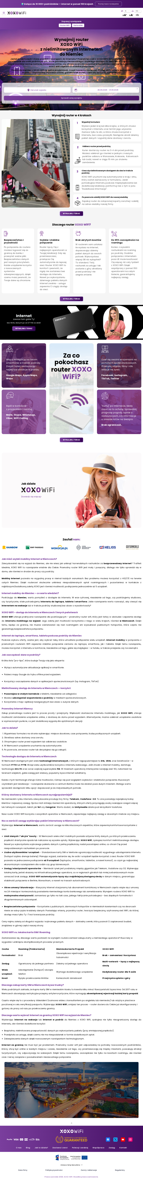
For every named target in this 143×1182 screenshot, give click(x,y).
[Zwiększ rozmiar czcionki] (124, 15)
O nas (18, 1147)
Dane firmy (22, 1170)
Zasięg (112, 1147)
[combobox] (127, 11)
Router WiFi (65, 25)
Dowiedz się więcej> (31, 496)
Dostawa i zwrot (60, 1147)
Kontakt (123, 1147)
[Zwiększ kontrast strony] (137, 15)
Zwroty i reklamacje (89, 1170)
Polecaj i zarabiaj (80, 1147)
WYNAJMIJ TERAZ (71, 213)
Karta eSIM (78, 25)
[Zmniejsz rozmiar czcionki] (131, 15)
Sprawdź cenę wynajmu (71, 98)
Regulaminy (120, 1170)
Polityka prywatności (53, 1170)
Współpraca (98, 1147)
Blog (28, 1147)
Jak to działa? (41, 1147)
